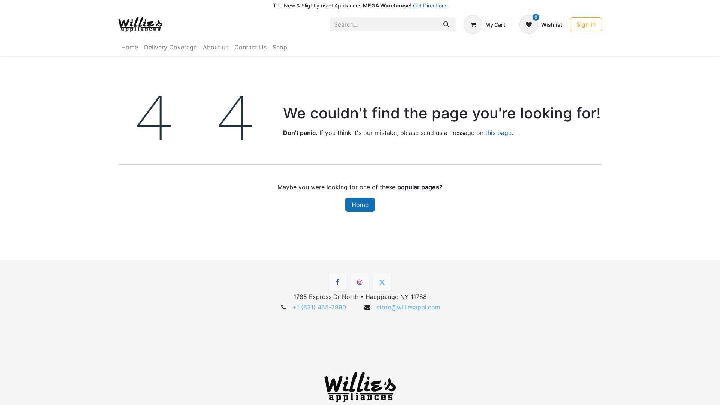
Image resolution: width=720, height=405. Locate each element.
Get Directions (430, 5)
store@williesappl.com (408, 307)
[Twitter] (382, 282)
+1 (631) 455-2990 (319, 307)
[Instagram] (360, 282)
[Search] (446, 24)
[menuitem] (129, 47)
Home (360, 204)
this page (498, 132)
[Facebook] (338, 282)
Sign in (586, 24)
